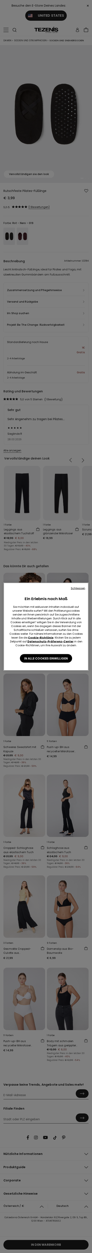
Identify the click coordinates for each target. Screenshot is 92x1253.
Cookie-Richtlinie (40, 637)
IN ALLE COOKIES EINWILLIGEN (46, 658)
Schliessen (78, 588)
